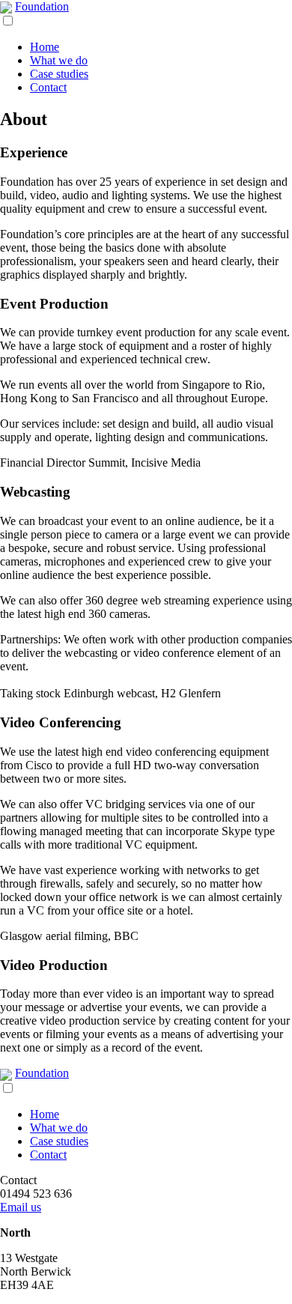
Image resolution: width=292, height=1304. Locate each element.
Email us (20, 1207)
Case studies (59, 73)
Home (44, 46)
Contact (48, 87)
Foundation (42, 6)
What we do (59, 60)
